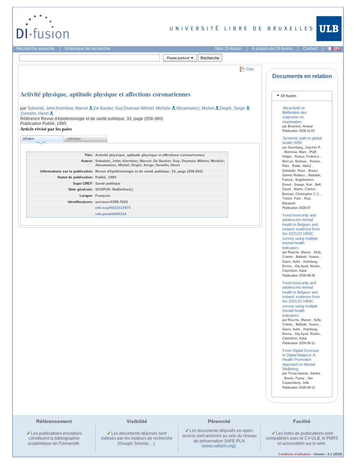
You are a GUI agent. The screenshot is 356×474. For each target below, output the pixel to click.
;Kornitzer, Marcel (71, 108)
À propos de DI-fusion (272, 48)
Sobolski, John (41, 108)
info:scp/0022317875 (113, 208)
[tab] (302, 96)
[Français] (330, 48)
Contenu (74, 139)
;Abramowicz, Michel (194, 108)
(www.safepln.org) (219, 445)
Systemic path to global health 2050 (302, 140)
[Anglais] (337, 48)
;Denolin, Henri (34, 113)
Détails (28, 139)
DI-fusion (288, 96)
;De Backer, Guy (107, 108)
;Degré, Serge (232, 108)
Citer (250, 69)
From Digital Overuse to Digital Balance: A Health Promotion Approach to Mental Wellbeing (300, 359)
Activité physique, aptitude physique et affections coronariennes (105, 94)
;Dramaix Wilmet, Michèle (147, 108)
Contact (310, 48)
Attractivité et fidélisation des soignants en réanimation (294, 114)
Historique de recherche (87, 48)
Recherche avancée (35, 48)
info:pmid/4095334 (111, 214)
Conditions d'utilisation (294, 454)
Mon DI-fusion (228, 48)
